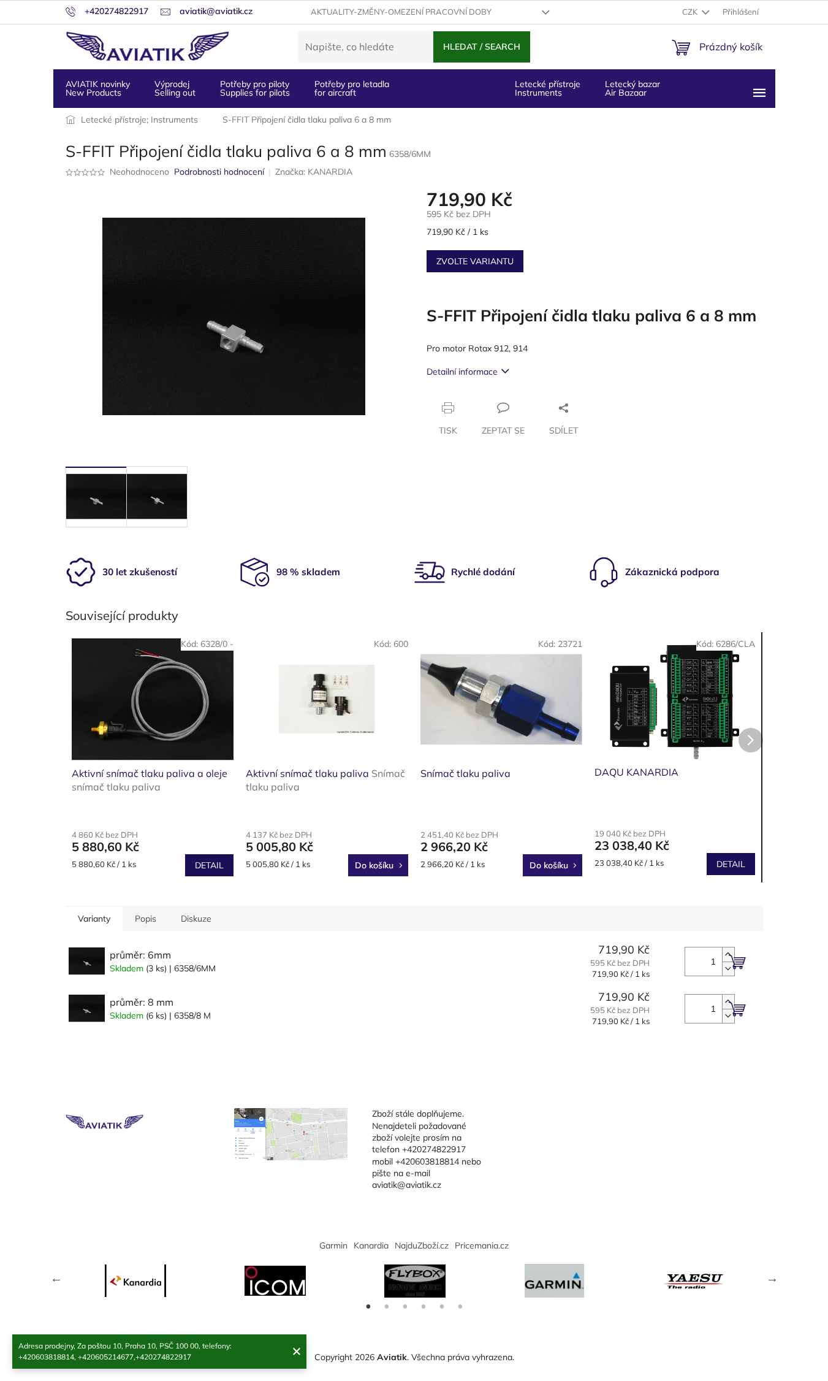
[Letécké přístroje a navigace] (554, 1281)
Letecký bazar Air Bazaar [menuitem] (632, 88)
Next (772, 1278)
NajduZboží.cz (422, 1245)
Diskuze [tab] (196, 918)
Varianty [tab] (94, 918)
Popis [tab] (145, 918)
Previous (56, 1278)
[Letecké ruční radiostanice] (694, 1281)
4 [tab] (423, 1307)
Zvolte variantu (475, 261)
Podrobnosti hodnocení (219, 171)
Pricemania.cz (482, 1245)
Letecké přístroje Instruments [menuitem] (547, 88)
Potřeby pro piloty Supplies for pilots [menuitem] (255, 88)
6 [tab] (460, 1307)
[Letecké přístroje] (415, 1281)
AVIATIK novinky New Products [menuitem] (98, 88)
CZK (690, 12)
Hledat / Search (481, 46)
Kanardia (371, 1245)
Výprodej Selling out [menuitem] (175, 88)
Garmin (333, 1245)
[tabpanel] (135, 1280)
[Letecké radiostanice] (275, 1281)
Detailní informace (462, 371)
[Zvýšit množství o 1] (728, 954)
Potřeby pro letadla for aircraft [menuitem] (351, 88)
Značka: (313, 171)
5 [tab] (442, 1307)
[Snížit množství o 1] (728, 969)
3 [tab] (405, 1307)
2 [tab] (387, 1307)
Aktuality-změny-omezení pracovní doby (401, 12)
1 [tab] (368, 1307)
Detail (209, 865)
